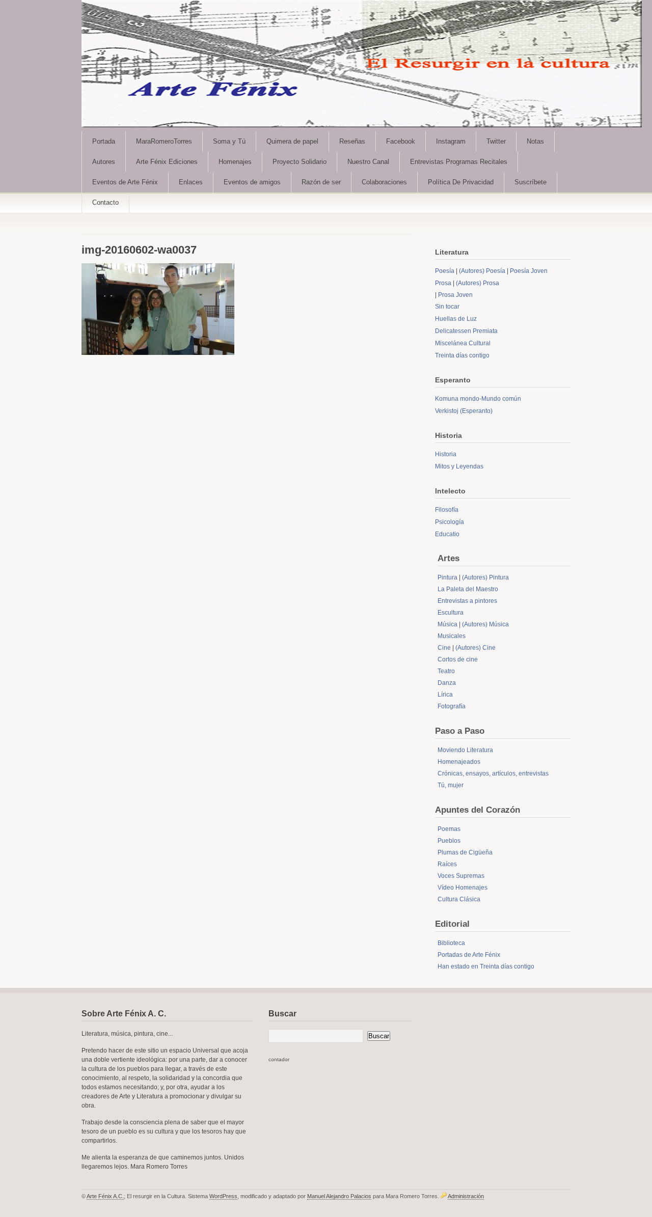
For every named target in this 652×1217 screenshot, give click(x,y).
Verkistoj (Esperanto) (464, 410)
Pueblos (449, 840)
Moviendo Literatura (465, 750)
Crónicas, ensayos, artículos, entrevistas (493, 773)
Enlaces (191, 182)
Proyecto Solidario (300, 161)
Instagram (451, 141)
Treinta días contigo (462, 355)
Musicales (452, 636)
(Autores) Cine (475, 647)
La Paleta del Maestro (468, 589)
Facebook (400, 141)
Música (447, 624)
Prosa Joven (455, 294)
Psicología (449, 521)
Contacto (105, 202)
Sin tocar (447, 306)
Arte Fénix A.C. (105, 1196)
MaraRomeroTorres (164, 141)
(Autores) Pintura (485, 577)
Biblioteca (451, 943)
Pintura (447, 577)
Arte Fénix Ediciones (167, 161)
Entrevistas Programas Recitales (458, 161)
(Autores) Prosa (477, 283)
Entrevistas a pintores (467, 600)
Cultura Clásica (459, 899)
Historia (445, 454)
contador (278, 1059)
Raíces (447, 864)
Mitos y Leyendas (459, 466)
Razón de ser (321, 182)
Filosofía (446, 509)
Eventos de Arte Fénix (125, 182)
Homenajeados (459, 761)
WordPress (223, 1196)
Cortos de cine (458, 659)
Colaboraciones (384, 182)
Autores (103, 161)
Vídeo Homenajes (462, 887)
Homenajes (235, 161)
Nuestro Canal (368, 161)
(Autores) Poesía (482, 270)
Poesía (444, 270)
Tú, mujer (451, 785)
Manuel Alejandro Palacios (339, 1196)
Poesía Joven (529, 270)
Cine (444, 647)
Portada (103, 141)
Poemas (449, 829)
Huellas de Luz (456, 318)
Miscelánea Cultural (463, 343)
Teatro (446, 671)
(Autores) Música (485, 624)
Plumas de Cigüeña (465, 852)
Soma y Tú (229, 141)
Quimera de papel (292, 141)
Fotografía (452, 706)
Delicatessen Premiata (466, 331)
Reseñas (352, 141)
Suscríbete (530, 182)
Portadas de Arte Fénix (469, 954)
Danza (447, 682)
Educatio (447, 534)
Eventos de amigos (252, 182)
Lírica (445, 694)
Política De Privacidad (461, 182)
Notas (535, 141)
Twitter (496, 141)
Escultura (451, 612)
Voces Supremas (461, 875)
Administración (466, 1196)
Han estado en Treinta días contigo (486, 966)
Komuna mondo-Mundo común (478, 398)
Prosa (443, 283)
